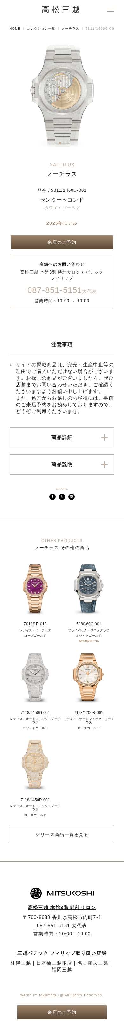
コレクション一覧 (41, 28)
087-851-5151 (62, 290)
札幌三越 (20, 963)
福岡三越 (62, 969)
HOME (15, 28)
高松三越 (62, 9)
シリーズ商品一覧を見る (61, 834)
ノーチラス (70, 28)
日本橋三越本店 (54, 963)
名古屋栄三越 (93, 963)
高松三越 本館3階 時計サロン (62, 907)
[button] (56, 143)
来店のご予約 (61, 242)
